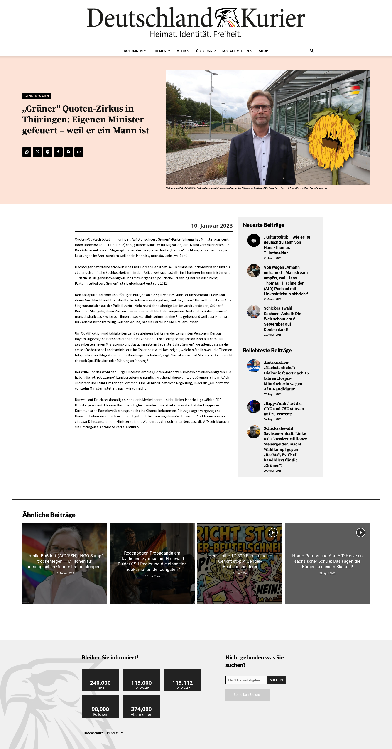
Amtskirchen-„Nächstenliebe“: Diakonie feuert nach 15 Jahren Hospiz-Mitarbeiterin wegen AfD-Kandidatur (286, 376)
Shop (263, 51)
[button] (311, 51)
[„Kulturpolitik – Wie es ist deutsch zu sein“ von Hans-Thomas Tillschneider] (253, 240)
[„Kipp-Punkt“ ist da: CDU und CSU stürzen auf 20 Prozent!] (253, 406)
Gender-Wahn (36, 96)
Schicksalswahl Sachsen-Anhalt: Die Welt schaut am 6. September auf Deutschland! (282, 319)
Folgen (142, 670)
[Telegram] (47, 152)
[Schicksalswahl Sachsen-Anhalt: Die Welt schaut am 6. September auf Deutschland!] (253, 311)
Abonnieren (141, 696)
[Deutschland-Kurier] (196, 22)
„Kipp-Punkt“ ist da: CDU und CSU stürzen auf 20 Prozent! (284, 409)
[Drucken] (68, 152)
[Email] (78, 152)
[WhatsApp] (26, 152)
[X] (37, 152)
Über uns (204, 51)
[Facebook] (58, 152)
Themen (159, 51)
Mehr (181, 51)
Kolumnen (133, 51)
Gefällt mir (100, 670)
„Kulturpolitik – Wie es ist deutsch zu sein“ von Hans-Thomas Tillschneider (287, 245)
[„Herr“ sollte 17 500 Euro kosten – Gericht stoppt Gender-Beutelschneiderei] (239, 563)
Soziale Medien (235, 51)
